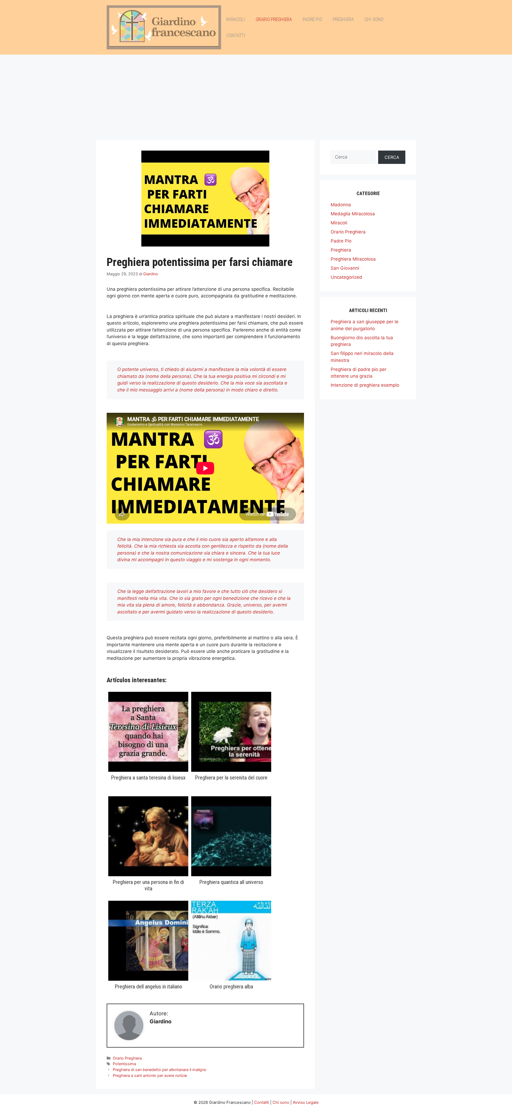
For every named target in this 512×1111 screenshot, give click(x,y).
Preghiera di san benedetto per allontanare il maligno (159, 1069)
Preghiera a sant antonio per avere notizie (150, 1075)
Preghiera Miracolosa (353, 259)
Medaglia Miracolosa (353, 213)
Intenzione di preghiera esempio (365, 385)
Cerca (392, 157)
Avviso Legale (306, 1102)
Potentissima (124, 1063)
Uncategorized (346, 277)
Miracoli (235, 19)
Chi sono (374, 19)
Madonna (341, 204)
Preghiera (343, 19)
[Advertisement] (256, 94)
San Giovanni (345, 268)
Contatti (235, 35)
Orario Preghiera (274, 19)
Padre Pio (312, 19)
